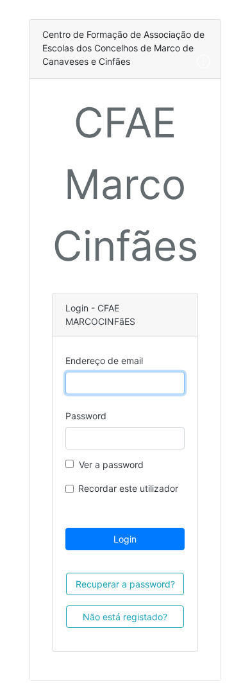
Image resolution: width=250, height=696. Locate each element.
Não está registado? (125, 616)
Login (125, 539)
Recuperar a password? (125, 584)
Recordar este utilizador (128, 488)
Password (85, 415)
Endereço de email (104, 360)
